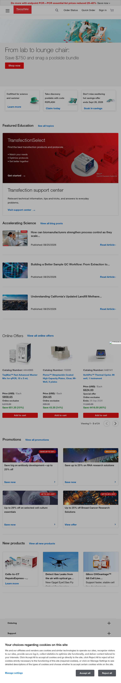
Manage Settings (14, 673)
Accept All (85, 673)
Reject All (107, 673)
